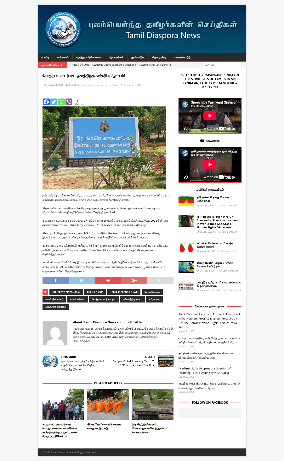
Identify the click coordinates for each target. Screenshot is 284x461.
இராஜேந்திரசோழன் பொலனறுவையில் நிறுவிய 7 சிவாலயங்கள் (150, 428)
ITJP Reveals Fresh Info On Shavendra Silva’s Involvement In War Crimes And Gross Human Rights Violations (218, 222)
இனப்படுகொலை (152, 292)
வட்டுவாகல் (154, 299)
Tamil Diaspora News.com (84, 85)
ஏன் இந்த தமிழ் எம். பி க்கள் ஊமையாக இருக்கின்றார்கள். (219, 284)
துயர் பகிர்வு (138, 57)
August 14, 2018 (207, 251)
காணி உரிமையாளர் (54, 299)
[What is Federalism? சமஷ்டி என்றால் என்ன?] (186, 247)
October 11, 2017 (208, 270)
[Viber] (68, 99)
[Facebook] (46, 99)
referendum (95, 292)
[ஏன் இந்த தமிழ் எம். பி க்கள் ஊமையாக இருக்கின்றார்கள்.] (186, 286)
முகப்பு (45, 57)
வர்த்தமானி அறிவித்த (55, 306)
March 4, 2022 (55, 85)
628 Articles (135, 322)
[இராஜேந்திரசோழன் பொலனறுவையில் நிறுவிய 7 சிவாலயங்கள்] (152, 404)
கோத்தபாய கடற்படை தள (104, 299)
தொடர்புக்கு (159, 57)
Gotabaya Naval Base (66, 292)
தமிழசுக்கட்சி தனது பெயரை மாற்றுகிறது (213, 198)
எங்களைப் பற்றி (182, 57)
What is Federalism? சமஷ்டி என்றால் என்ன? (215, 244)
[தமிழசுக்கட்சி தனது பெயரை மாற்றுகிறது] (186, 201)
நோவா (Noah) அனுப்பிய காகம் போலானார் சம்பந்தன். (215, 264)
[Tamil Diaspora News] (142, 51)
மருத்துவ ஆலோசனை (89, 57)
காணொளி (63, 57)
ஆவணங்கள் (116, 57)
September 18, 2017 (210, 290)
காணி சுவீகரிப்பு (77, 299)
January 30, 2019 (208, 231)
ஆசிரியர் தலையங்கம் (210, 189)
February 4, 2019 (208, 205)
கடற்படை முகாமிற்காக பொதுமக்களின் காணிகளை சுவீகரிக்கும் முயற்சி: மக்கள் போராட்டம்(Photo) (60, 430)
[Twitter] (53, 99)
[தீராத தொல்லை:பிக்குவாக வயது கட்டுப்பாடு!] (108, 404)
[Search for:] (222, 64)
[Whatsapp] (61, 99)
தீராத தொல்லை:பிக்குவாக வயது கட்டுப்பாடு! (104, 426)
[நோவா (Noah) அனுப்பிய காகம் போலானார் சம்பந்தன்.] (186, 267)
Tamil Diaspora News (124, 292)
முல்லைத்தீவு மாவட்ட (132, 299)
